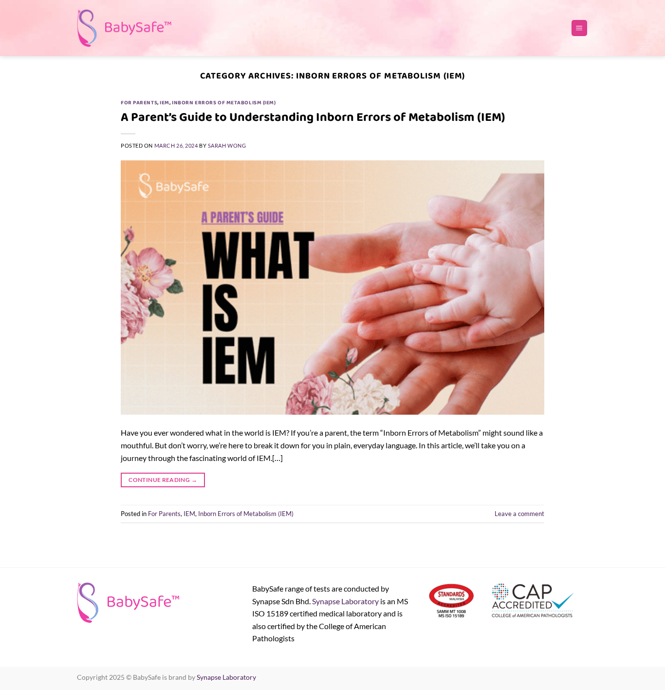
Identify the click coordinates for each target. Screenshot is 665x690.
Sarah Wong (227, 145)
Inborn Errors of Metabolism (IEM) (224, 102)
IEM (164, 102)
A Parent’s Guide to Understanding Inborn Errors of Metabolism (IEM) (313, 117)
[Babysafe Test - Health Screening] (125, 27)
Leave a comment (519, 514)
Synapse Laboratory (345, 601)
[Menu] (580, 28)
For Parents (139, 102)
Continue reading (163, 479)
